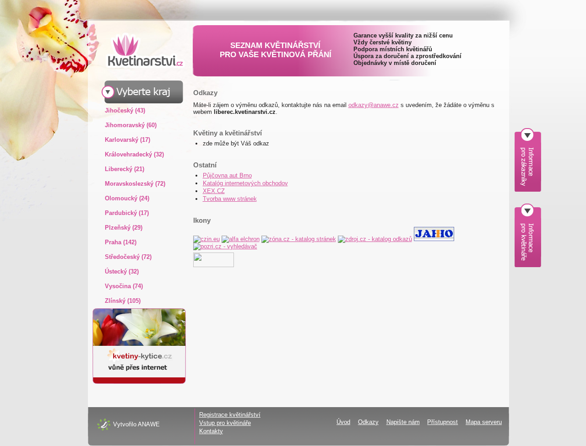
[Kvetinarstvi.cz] (138, 50)
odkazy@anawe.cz (373, 105)
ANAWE (149, 424)
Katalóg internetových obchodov (245, 183)
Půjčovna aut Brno (227, 175)
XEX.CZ (214, 191)
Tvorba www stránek (230, 198)
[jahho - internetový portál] (434, 239)
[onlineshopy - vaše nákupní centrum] (213, 265)
